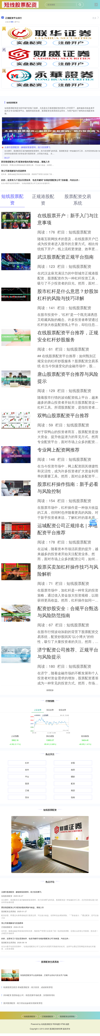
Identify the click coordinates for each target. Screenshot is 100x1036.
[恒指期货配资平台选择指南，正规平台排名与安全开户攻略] (10, 975)
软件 (27, 769)
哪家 (73, 776)
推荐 (73, 769)
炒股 (73, 762)
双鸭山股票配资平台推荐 (63, 415)
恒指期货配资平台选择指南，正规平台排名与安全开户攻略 (44, 975)
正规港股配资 (47, 1016)
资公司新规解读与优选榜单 (13, 170)
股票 (27, 783)
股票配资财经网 (56, 1028)
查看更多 (50, 690)
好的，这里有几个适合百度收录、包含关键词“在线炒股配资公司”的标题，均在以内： (40, 179)
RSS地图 (56, 1024)
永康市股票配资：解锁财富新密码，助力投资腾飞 (27, 147)
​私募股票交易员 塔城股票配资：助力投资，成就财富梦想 (28, 987)
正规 (27, 790)
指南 (73, 797)
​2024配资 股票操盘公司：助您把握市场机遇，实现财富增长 (29, 995)
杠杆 (27, 762)
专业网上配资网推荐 (58, 449)
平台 (27, 776)
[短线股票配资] (20, 4)
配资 (73, 783)
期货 (73, 790)
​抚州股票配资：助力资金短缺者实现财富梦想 (22, 1003)
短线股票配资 (29, 1016)
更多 (94, 17)
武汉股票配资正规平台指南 (65, 256)
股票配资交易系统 (67, 1016)
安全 (27, 797)
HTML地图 (64, 1024)
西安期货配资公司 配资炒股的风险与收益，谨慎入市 (25, 161)
